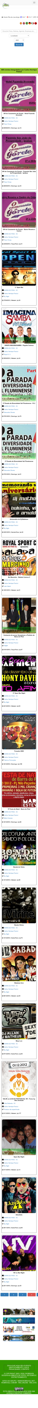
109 (20, 764)
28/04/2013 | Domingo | (10, 186)
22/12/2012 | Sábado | (10, 706)
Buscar (18, 45)
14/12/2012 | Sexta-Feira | (11, 938)
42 (22, 532)
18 (20, 128)
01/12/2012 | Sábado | (10, 1113)
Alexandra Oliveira (9, 412)
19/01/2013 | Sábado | (10, 590)
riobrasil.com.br (9, 1383)
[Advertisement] (19, 54)
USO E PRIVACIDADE (19, 1368)
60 (21, 1054)
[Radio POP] (19, 1320)
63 (19, 706)
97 (21, 650)
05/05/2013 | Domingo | (10, 128)
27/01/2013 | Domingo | (10, 416)
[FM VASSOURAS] (19, 1311)
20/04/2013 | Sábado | (10, 358)
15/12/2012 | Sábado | (10, 880)
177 (19, 1113)
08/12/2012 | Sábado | (10, 996)
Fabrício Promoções (10, 760)
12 (19, 1170)
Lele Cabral (7, 586)
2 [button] (13, 1295)
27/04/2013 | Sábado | (10, 300)
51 (20, 474)
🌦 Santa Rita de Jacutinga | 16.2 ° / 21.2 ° (17, 17)
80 (20, 822)
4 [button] (31, 1295)
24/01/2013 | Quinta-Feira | (11, 532)
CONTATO (25, 1369)
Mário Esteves (8, 818)
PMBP (6, 646)
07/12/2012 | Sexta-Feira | (11, 1054)
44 (20, 186)
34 (19, 358)
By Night (6, 296)
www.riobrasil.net (26, 1381)
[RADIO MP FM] (19, 1338)
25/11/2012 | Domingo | (10, 1286)
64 (19, 996)
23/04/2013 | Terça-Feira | (11, 244)
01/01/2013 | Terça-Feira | (11, 650)
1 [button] (4, 1295)
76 (20, 416)
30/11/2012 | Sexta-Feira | (11, 1228)
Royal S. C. (7, 354)
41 (21, 244)
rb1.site (33, 1383)
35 (19, 300)
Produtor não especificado (11, 1109)
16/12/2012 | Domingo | (10, 764)
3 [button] (22, 1295)
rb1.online (23, 1383)
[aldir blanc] (19, 1329)
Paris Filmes (7, 124)
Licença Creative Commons (18, 1393)
